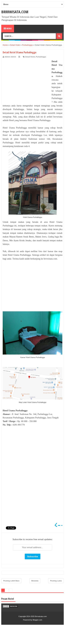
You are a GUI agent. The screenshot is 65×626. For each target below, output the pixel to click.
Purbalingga (41, 57)
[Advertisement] (26, 79)
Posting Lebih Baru (11, 581)
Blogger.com (37, 620)
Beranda (34, 581)
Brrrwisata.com (14, 11)
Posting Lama (56, 581)
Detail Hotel (30, 57)
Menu (9, 28)
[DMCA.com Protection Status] (10, 607)
